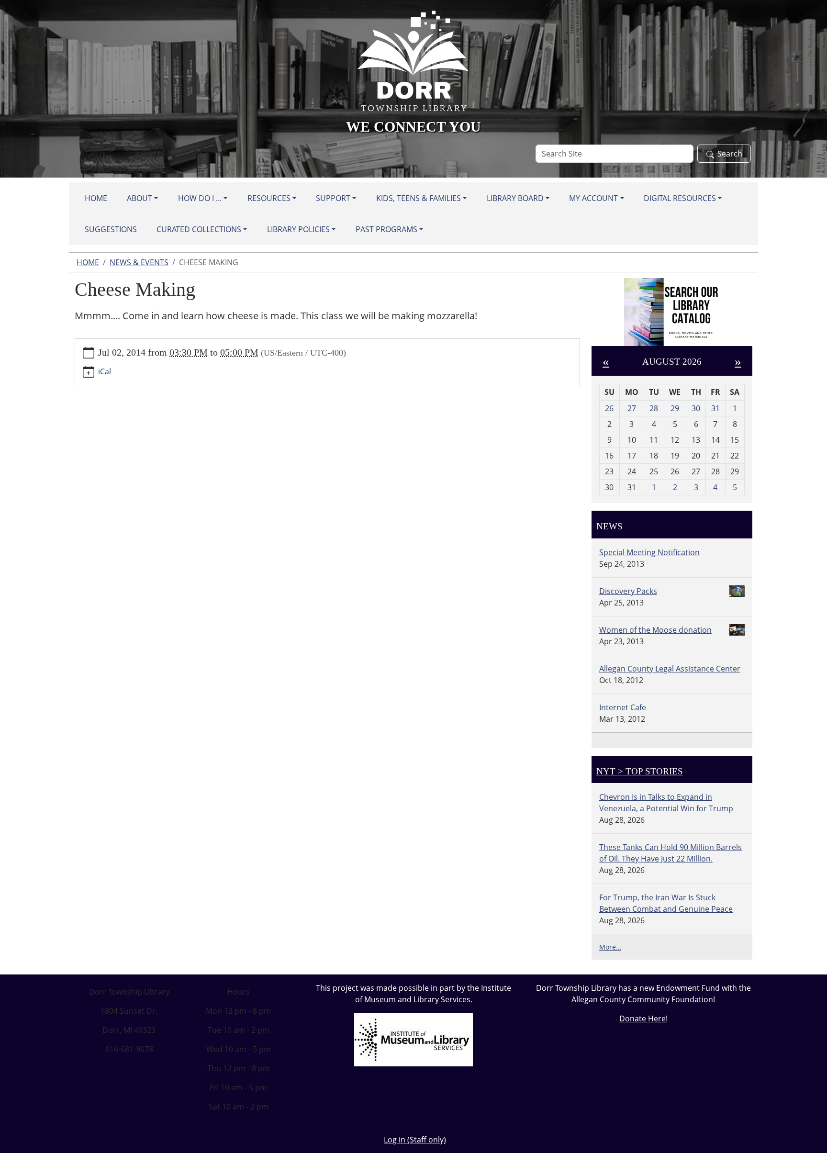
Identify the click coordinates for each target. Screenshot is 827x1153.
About (139, 198)
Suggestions (111, 229)
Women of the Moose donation (655, 630)
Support (333, 198)
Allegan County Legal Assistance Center (669, 668)
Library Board (515, 198)
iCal (104, 371)
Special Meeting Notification (649, 552)
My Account (593, 198)
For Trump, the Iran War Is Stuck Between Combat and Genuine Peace (666, 903)
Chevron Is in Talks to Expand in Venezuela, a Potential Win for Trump (666, 803)
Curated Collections (198, 229)
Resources (269, 198)
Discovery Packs (628, 591)
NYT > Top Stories (639, 771)
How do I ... (200, 198)
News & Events (139, 262)
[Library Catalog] (672, 312)
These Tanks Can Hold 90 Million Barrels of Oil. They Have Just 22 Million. (670, 853)
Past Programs (386, 229)
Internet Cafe (622, 707)
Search (729, 153)
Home (96, 198)
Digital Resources (680, 198)
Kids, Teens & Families (418, 198)
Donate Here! (643, 1018)
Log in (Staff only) (415, 1139)
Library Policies (298, 229)
